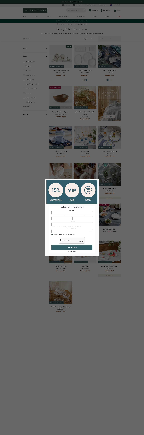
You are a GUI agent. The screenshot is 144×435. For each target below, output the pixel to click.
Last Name (82, 215)
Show (90, 224)
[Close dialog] (97, 181)
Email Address (72, 210)
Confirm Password (72, 228)
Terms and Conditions (72, 251)
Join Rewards (72, 247)
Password (72, 221)
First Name (61, 215)
